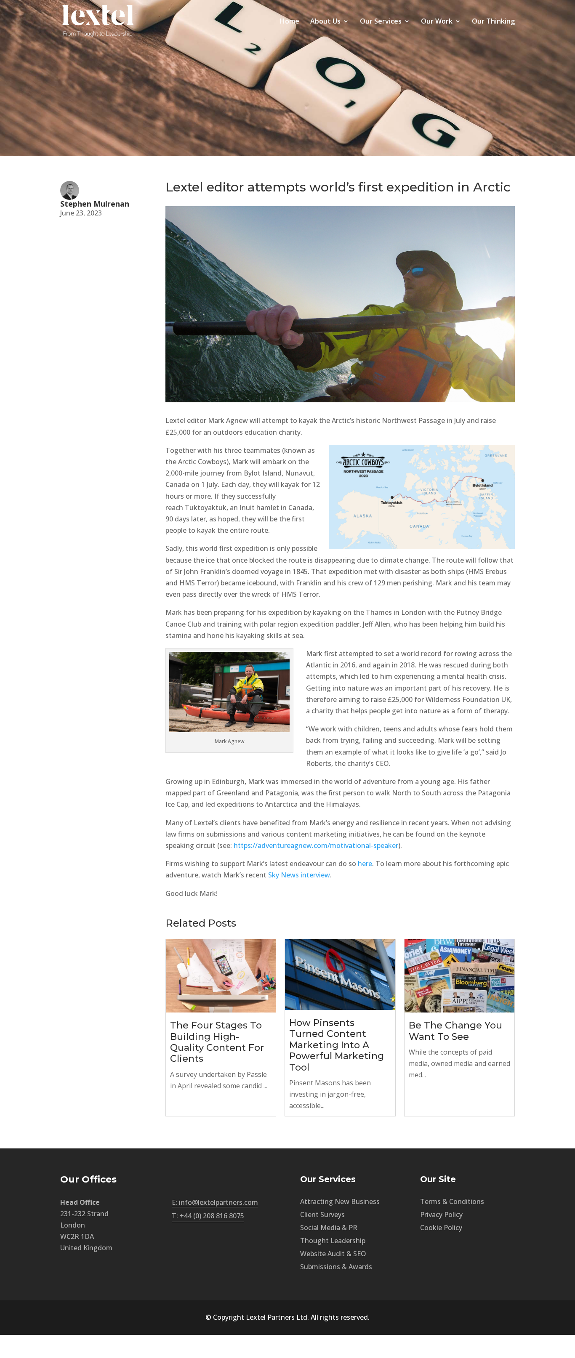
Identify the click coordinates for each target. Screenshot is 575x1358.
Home (289, 22)
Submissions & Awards (336, 1266)
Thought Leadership (332, 1240)
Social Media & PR (328, 1227)
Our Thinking (493, 22)
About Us (325, 22)
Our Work (437, 22)
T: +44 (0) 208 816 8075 (208, 1215)
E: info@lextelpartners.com (215, 1202)
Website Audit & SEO (333, 1253)
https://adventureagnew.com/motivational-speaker (316, 845)
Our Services (381, 22)
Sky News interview (299, 875)
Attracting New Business (340, 1201)
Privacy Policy (441, 1214)
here (365, 863)
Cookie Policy (441, 1227)
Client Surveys (322, 1214)
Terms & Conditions (452, 1201)
